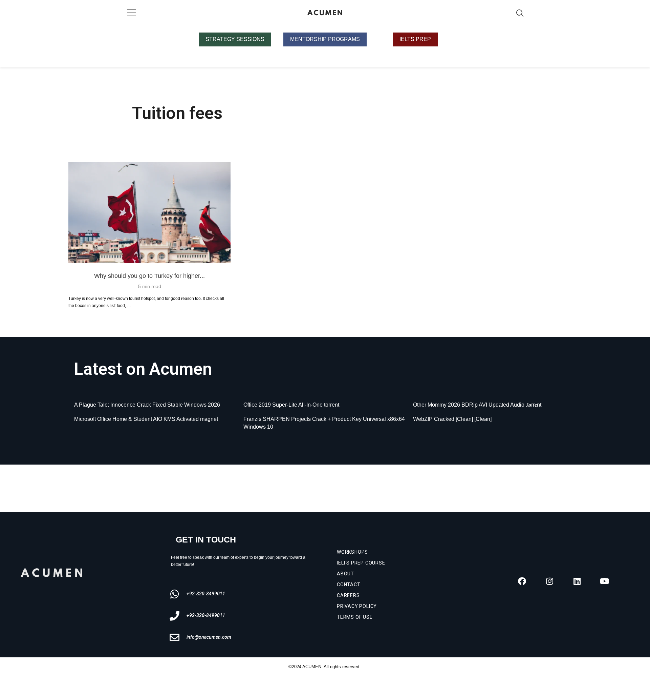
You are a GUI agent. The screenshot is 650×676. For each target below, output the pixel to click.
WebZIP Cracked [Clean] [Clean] (452, 419)
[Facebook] (522, 581)
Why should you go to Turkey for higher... (149, 275)
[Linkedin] (577, 581)
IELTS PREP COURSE (361, 563)
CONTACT (349, 584)
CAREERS (348, 595)
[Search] (519, 13)
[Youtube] (604, 581)
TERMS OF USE (355, 617)
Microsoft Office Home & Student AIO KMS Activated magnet (146, 419)
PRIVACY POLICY (357, 606)
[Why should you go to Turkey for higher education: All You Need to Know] (149, 212)
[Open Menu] (131, 12)
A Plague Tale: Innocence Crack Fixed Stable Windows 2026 (147, 405)
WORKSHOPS (352, 552)
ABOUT (345, 573)
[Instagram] (549, 581)
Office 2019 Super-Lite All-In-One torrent (291, 405)
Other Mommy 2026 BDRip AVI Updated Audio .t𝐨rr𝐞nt (477, 405)
